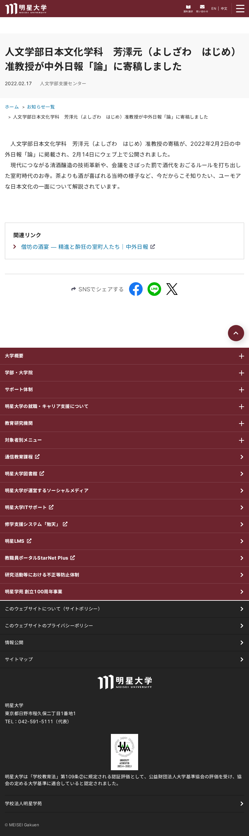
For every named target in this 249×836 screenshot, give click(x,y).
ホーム (12, 107)
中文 (224, 8)
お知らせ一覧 (41, 107)
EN (213, 8)
